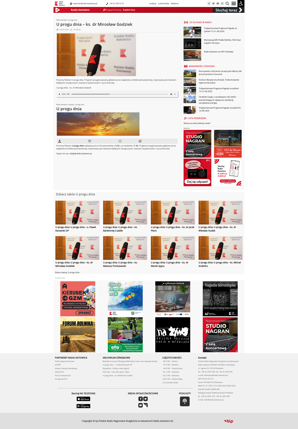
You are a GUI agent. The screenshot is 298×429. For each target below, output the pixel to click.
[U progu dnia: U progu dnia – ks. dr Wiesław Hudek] (221, 213)
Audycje (152, 3)
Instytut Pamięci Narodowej (66, 368)
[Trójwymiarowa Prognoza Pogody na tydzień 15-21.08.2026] (192, 32)
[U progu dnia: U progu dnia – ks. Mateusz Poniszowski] (125, 248)
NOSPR (58, 365)
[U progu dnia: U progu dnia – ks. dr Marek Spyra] (173, 248)
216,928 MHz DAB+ (170, 382)
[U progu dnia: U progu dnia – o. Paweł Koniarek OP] (77, 213)
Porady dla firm (61, 379)
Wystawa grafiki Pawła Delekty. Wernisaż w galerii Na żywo (222, 41)
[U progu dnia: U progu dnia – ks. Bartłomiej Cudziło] (125, 213)
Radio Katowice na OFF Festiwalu (218, 51)
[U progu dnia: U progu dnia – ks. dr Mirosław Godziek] (77, 248)
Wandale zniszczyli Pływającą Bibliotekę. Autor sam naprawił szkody (130, 361)
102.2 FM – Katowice (170, 375)
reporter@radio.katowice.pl (85, 3)
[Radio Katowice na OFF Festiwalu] (192, 55)
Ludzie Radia (163, 3)
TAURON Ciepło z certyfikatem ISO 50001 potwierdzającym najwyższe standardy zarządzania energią (217, 100)
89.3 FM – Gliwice (170, 361)
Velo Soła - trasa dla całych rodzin (116, 372)
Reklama (174, 3)
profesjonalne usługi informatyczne (180, 419)
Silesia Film (59, 372)
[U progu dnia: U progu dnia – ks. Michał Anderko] (221, 248)
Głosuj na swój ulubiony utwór (197, 123)
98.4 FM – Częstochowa (172, 368)
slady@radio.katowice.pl (81, 153)
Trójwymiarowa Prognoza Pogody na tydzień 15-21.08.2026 (220, 30)
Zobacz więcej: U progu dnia (67, 272)
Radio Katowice (61, 20)
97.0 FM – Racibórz (170, 365)
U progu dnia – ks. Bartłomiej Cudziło (117, 375)
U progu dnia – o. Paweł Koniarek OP (117, 365)
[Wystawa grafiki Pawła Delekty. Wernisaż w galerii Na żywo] (192, 44)
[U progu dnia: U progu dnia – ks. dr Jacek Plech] (173, 213)
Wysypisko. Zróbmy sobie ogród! (116, 368)
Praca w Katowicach (63, 375)
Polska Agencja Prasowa (64, 361)
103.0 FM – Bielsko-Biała (172, 379)
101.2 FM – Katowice (170, 372)
